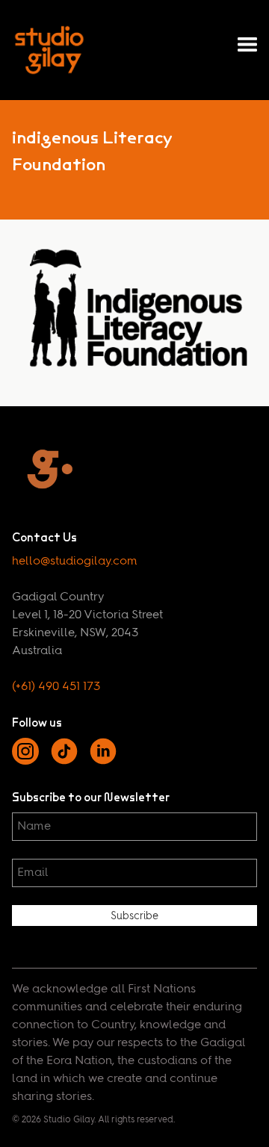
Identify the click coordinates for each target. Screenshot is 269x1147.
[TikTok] (64, 762)
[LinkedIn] (103, 762)
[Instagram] (25, 762)
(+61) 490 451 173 (56, 687)
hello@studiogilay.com (74, 562)
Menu (247, 44)
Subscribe (134, 916)
